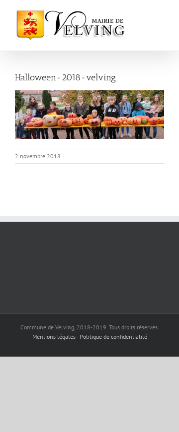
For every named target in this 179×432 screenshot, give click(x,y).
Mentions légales (54, 336)
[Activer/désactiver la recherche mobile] (142, 15)
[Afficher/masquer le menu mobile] (160, 15)
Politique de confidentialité (113, 336)
